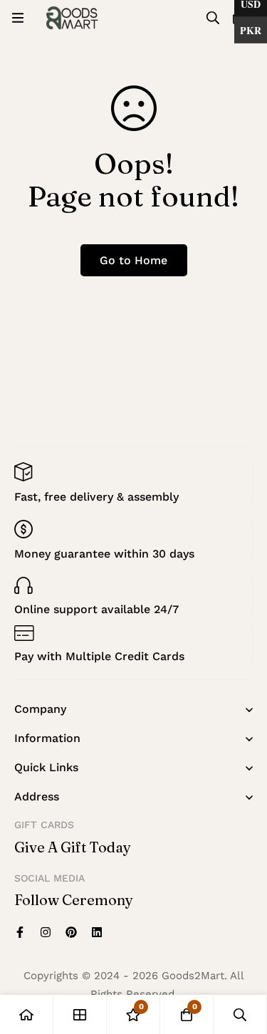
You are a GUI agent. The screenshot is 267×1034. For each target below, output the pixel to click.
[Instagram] (45, 932)
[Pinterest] (71, 932)
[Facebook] (20, 932)
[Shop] (80, 1014)
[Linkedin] (97, 932)
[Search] (213, 18)
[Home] (26, 1014)
